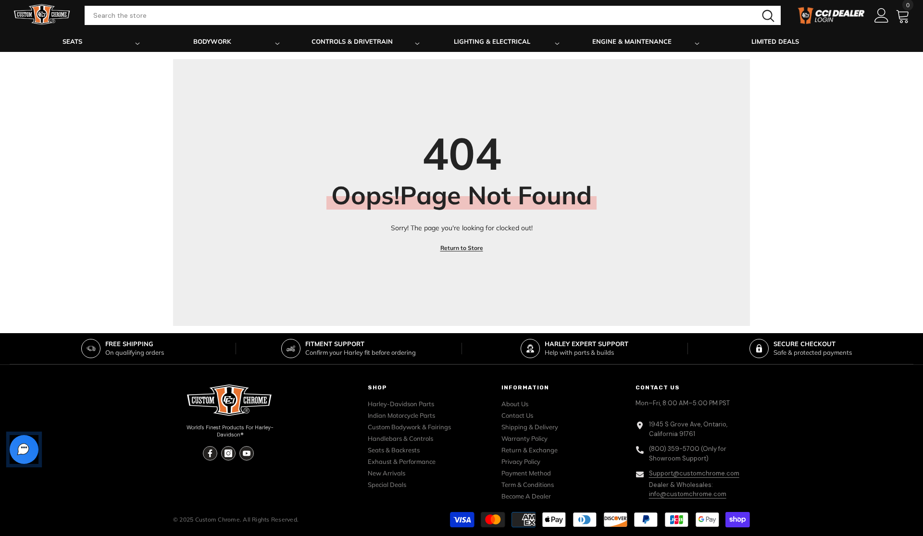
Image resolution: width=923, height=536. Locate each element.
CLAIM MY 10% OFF (462, 359)
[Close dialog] (575, 191)
